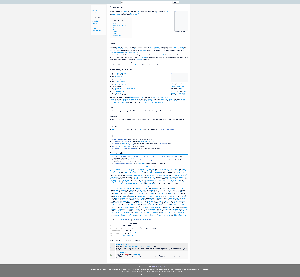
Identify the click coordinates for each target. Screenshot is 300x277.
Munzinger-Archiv (126, 146)
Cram (115, 206)
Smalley (145, 207)
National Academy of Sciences (137, 97)
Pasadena (147, 13)
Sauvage (120, 214)
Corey (159, 206)
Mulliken (117, 201)
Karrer (153, 195)
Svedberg (183, 192)
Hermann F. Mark (128, 169)
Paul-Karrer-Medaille (120, 81)
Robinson (158, 196)
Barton (148, 201)
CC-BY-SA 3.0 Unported (158, 267)
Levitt (152, 212)
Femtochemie (133, 14)
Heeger (185, 207)
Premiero (127, 254)
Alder (185, 196)
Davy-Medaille (118, 93)
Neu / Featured (96, 13)
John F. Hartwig (141, 182)
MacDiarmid (113, 209)
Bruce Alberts (143, 57)
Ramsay (146, 188)
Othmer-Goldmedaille (120, 89)
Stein (183, 201)
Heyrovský (126, 199)
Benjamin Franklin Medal (121, 80)
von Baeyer (155, 188)
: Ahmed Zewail (119, 139)
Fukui (126, 204)
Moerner (171, 212)
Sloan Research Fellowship (131, 52)
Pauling (151, 198)
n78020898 (138, 220)
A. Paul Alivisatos (170, 179)
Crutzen (122, 207)
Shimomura (150, 210)
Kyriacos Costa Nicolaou (151, 180)
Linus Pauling (143, 50)
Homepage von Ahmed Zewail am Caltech (122, 145)
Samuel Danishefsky (182, 174)
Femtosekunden (161, 55)
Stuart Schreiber (162, 180)
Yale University (157, 102)
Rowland (131, 207)
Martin (130, 198)
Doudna (123, 215)
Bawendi (160, 215)
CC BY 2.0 (159, 246)
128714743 (127, 220)
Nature (143, 131)
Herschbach (174, 204)
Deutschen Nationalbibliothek (146, 141)
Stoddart (125, 214)
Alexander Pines (114, 174)
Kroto (141, 207)
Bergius (163, 193)
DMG (139, 11)
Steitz (173, 210)
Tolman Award (118, 76)
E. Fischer (128, 188)
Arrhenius (137, 188)
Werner (152, 190)
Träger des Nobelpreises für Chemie (149, 186)
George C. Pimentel (172, 169)
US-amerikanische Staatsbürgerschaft (132, 64)
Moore (180, 201)
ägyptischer (164, 13)
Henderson (147, 214)
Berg (186, 203)
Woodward (181, 199)
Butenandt (168, 195)
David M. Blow (116, 172)
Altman (149, 206)
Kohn (166, 207)
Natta (165, 199)
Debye (141, 195)
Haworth (149, 195)
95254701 (149, 220)
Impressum (143, 274)
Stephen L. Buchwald (131, 182)
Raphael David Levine (137, 172)
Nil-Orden (117, 83)
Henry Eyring (140, 169)
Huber (137, 206)
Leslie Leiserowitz (164, 182)
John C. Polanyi (162, 169)
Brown (175, 203)
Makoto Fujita (118, 182)
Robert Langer (114, 180)
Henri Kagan (176, 175)
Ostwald (116, 190)
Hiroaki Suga (155, 183)
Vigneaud (159, 198)
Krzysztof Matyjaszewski (155, 179)
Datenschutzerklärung (154, 274)
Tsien (158, 210)
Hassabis (180, 215)
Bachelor (157, 47)
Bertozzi (142, 215)
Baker (175, 215)
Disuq (119, 47)
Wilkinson (122, 203)
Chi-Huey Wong (126, 180)
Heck (184, 210)
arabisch (125, 11)
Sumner (140, 196)
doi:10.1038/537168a (168, 131)
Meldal (146, 215)
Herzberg (167, 201)
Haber (115, 192)
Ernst (166, 206)
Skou (160, 207)
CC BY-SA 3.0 (137, 254)
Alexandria (152, 47)
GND (122, 220)
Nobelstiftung (125, 143)
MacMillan (133, 215)
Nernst (134, 192)
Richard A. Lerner (152, 174)
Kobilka (140, 212)
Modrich (183, 212)
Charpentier (117, 215)
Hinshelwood (169, 198)
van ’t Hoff (119, 188)
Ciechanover (176, 209)
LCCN (133, 220)
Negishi (114, 212)
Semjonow (175, 198)
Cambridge (124, 102)
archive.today (131, 158)
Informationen (115, 143)
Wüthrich (153, 209)
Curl (138, 207)
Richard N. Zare (151, 177)
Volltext (176, 131)
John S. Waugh (131, 171)
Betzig (164, 212)
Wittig (179, 203)
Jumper (184, 215)
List (129, 215)
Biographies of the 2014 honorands (123, 163)
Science (140, 129)
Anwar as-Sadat (181, 93)
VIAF (144, 220)
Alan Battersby (157, 172)
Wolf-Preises (149, 166)
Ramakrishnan (167, 210)
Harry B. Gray (140, 177)
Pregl (155, 192)
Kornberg (134, 210)
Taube (144, 204)
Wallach (124, 190)
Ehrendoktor (172, 101)
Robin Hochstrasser (179, 47)
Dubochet (138, 214)
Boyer (152, 207)
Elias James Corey (159, 171)
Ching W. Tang (145, 179)
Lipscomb (151, 203)
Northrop (145, 196)
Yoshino (185, 214)
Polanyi (182, 204)
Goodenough (172, 214)
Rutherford (180, 188)
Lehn (119, 206)
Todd (183, 198)
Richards (160, 190)
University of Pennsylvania (116, 49)
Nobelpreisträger (116, 14)
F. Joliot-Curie (124, 195)
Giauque (174, 196)
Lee (179, 204)
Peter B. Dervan (116, 129)
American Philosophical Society (130, 99)
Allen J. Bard (113, 179)
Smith (184, 206)
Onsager (140, 201)
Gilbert (114, 204)
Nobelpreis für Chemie (120, 85)
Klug (138, 204)
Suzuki (118, 212)
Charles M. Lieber (179, 179)
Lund (177, 101)
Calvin (141, 199)
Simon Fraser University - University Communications (138, 246)
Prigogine (159, 203)
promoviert (126, 49)
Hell (167, 212)
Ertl (142, 210)
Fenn (145, 209)
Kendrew (153, 199)
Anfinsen (176, 201)
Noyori (132, 209)
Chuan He (148, 183)
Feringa (130, 214)
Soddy (141, 192)
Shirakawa (119, 209)
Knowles (128, 209)
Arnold (155, 214)
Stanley (150, 196)
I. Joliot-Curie (132, 195)
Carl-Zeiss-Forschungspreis (122, 73)
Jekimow (168, 215)
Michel (141, 206)
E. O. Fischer (116, 203)
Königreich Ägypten (129, 13)
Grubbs (122, 210)
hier (101, 269)
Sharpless (137, 209)
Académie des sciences (167, 99)
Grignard (139, 190)
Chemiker (170, 13)
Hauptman (161, 204)
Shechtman (127, 212)
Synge (134, 198)
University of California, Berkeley (155, 49)
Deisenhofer (133, 206)
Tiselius (166, 196)
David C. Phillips (183, 171)
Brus (164, 215)
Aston (148, 192)
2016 (142, 13)
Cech (152, 206)
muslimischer (139, 59)
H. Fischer (151, 193)
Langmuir (171, 193)
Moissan (164, 188)
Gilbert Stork (173, 174)
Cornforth (138, 203)
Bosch (159, 193)
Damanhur (120, 13)
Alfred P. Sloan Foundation (116, 52)
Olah (115, 207)
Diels (181, 196)
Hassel (152, 201)
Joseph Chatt (151, 169)
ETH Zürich (132, 94)
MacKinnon (166, 209)
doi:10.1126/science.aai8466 (168, 129)
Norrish (128, 201)
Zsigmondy (174, 192)
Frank (142, 214)
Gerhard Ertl (129, 175)
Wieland (117, 193)
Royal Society (149, 99)
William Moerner (182, 177)
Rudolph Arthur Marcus (145, 171)
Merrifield (152, 204)
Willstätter (169, 190)
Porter (132, 201)
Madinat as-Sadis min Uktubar (178, 86)
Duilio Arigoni (150, 172)
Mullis (180, 206)
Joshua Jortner (127, 172)
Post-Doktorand (136, 49)
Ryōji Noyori (183, 175)
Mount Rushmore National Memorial (178, 88)
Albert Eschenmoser (170, 171)
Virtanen (132, 196)
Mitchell (168, 203)
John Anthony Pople (127, 174)
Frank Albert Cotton (164, 175)
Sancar (112, 214)
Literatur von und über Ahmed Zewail (121, 141)
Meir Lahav (172, 182)
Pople (170, 207)
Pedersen (123, 206)
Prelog (142, 203)
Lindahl (179, 212)
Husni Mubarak (183, 94)
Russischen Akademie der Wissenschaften (149, 101)
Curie (131, 190)
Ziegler (161, 199)
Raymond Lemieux (150, 175)
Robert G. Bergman (175, 180)
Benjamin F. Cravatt (137, 183)
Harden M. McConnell (120, 171)
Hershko (181, 209)
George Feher (170, 177)
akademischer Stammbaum (131, 148)
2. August (137, 13)
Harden (133, 193)
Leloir (159, 201)
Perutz (148, 199)
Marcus (173, 206)
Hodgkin (172, 199)
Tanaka (149, 209)
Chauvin (117, 210)
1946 (115, 13)
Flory (130, 203)
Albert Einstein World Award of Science (125, 88)
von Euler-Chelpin (140, 193)
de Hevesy (116, 196)
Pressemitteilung (162, 143)
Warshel (156, 212)
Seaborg (122, 198)
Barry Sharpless (115, 177)
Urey (116, 195)
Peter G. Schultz (162, 174)
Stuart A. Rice (137, 179)
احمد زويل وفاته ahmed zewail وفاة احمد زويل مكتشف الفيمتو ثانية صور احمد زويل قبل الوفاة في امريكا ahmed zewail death (145, 156)
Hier (107, 269)
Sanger (118, 199)
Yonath (177, 210)
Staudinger (142, 198)
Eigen (124, 201)
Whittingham (179, 214)
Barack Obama (148, 62)
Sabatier (144, 190)
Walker (156, 207)
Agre (161, 209)
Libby (134, 199)
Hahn (124, 196)
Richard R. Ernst (181, 172)
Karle (166, 204)
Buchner (172, 188)
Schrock (126, 210)
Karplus (148, 212)
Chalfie (155, 210)
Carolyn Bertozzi (128, 183)
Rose (185, 209)
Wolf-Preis (117, 75)
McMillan (117, 198)
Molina (126, 207)
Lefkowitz (136, 212)
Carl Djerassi (117, 169)
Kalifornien (153, 13)
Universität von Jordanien (146, 102)
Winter (163, 214)
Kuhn (160, 195)
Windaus (125, 193)
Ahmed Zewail (115, 146)
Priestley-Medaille (119, 91)
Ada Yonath (163, 177)
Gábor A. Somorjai (137, 175)
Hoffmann (130, 204)
